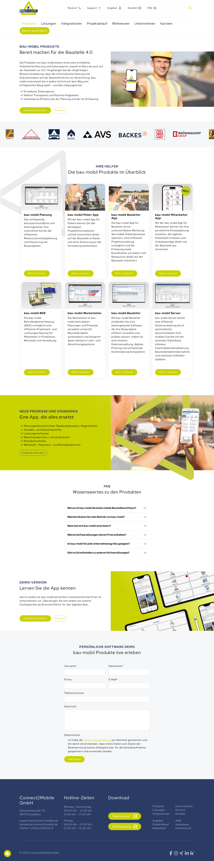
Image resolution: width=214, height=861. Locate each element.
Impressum (182, 824)
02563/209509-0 (41, 828)
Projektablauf (161, 824)
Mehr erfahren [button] (37, 273)
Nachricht (70, 706)
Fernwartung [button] (121, 826)
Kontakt (180, 813)
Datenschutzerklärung (98, 740)
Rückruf (60, 110)
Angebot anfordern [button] (33, 452)
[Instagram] (176, 854)
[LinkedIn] (187, 854)
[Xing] (181, 854)
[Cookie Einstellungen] (7, 853)
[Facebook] (171, 854)
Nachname (116, 666)
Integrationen (161, 813)
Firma (67, 679)
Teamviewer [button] (121, 816)
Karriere (180, 810)
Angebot (158, 820)
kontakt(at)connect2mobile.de (39, 824)
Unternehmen (184, 806)
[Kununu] (192, 852)
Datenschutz (72, 735)
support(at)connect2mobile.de (39, 820)
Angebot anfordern (35, 110)
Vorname (70, 666)
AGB (178, 820)
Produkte (159, 806)
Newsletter (159, 828)
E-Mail (113, 679)
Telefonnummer (74, 693)
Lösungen (159, 810)
